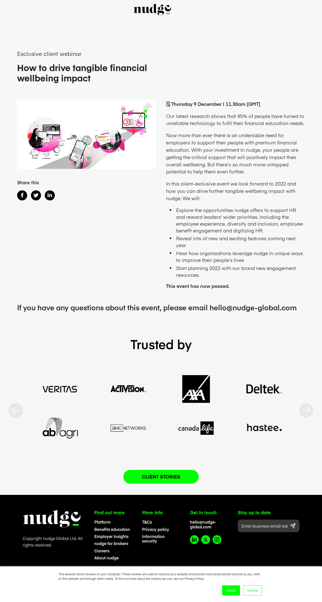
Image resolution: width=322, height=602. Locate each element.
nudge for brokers (111, 543)
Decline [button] (252, 590)
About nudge (106, 557)
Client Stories (161, 476)
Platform (102, 522)
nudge (152, 9)
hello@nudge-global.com (203, 524)
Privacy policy (155, 529)
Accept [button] (231, 590)
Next (306, 410)
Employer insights (111, 536)
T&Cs (147, 522)
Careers (101, 550)
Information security (153, 538)
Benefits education (112, 529)
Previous (15, 410)
